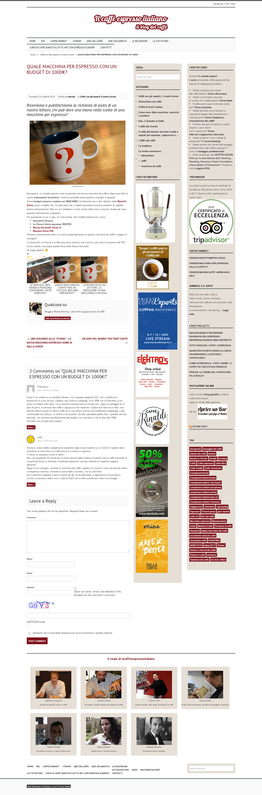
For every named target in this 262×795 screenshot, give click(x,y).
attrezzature (147, 155)
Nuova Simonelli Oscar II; (47, 227)
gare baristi (223, 511)
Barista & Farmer (199, 458)
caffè (143, 160)
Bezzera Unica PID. (44, 231)
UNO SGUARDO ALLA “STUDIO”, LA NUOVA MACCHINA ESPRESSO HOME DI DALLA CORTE (49, 342)
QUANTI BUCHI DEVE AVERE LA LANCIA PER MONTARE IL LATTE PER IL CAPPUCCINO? (210, 354)
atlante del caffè (198, 453)
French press (208, 511)
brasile (213, 458)
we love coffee (218, 559)
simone (71, 96)
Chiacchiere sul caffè (149, 101)
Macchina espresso (200, 521)
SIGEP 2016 (196, 545)
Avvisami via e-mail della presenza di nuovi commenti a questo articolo (72, 633)
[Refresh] (53, 603)
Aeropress (195, 448)
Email (30, 573)
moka (193, 526)
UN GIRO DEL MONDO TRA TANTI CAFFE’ (105, 340)
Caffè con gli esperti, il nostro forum (57, 54)
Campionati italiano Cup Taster (205, 482)
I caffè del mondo (148, 126)
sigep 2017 (209, 545)
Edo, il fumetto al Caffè (151, 121)
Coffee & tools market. (150, 106)
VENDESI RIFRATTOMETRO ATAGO (207, 257)
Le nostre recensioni (149, 151)
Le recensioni (139, 41)
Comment (32, 517)
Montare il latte (205, 526)
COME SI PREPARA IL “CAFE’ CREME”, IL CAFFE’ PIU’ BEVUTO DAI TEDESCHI (210, 365)
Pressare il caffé (223, 526)
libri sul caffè (207, 516)
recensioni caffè (198, 540)
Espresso (195, 511)
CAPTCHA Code (36, 622)
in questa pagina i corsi (203, 78)
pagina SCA (202, 168)
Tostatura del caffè (199, 559)
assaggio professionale (211, 151)
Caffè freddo (196, 468)
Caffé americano (213, 468)
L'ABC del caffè (146, 140)
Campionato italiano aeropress (205, 487)
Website (30, 587)
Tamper (221, 545)
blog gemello (212, 394)
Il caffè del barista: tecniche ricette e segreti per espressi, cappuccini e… (158, 133)
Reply (30, 427)
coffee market (58, 41)
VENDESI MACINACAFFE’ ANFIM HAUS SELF (209, 274)
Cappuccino (196, 506)
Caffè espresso (205, 463)
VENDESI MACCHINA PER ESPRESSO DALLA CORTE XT (208, 265)
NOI (43, 41)
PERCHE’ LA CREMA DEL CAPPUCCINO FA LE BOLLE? (210, 373)
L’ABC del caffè (95, 41)
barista (211, 453)
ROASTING (214, 540)
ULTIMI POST (200, 426)
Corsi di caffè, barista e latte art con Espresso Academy (62, 47)
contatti (105, 47)
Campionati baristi (199, 473)
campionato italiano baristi (203, 492)
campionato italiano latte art (204, 497)
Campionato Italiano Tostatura (205, 501)
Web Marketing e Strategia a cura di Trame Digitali (48, 786)
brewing (223, 458)
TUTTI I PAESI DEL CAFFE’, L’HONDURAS (210, 345)
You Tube (230, 3)
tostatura (211, 554)
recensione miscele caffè (203, 535)
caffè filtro (220, 463)
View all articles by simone (57, 318)
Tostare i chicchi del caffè (203, 550)
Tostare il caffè (197, 554)
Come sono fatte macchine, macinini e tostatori (158, 113)
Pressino (194, 530)
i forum (77, 41)
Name (30, 558)
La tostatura (160, 41)
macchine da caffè (151, 166)
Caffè (193, 463)
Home (33, 41)
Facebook (218, 3)
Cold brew (209, 506)
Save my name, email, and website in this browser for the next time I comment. (97, 593)
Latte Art (194, 516)
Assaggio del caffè (212, 448)
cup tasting (222, 506)
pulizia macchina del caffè (214, 530)
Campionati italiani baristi (203, 477)
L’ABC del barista (117, 41)
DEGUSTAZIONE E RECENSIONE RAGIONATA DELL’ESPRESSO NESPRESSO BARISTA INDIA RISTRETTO (210, 336)
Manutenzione (219, 521)
